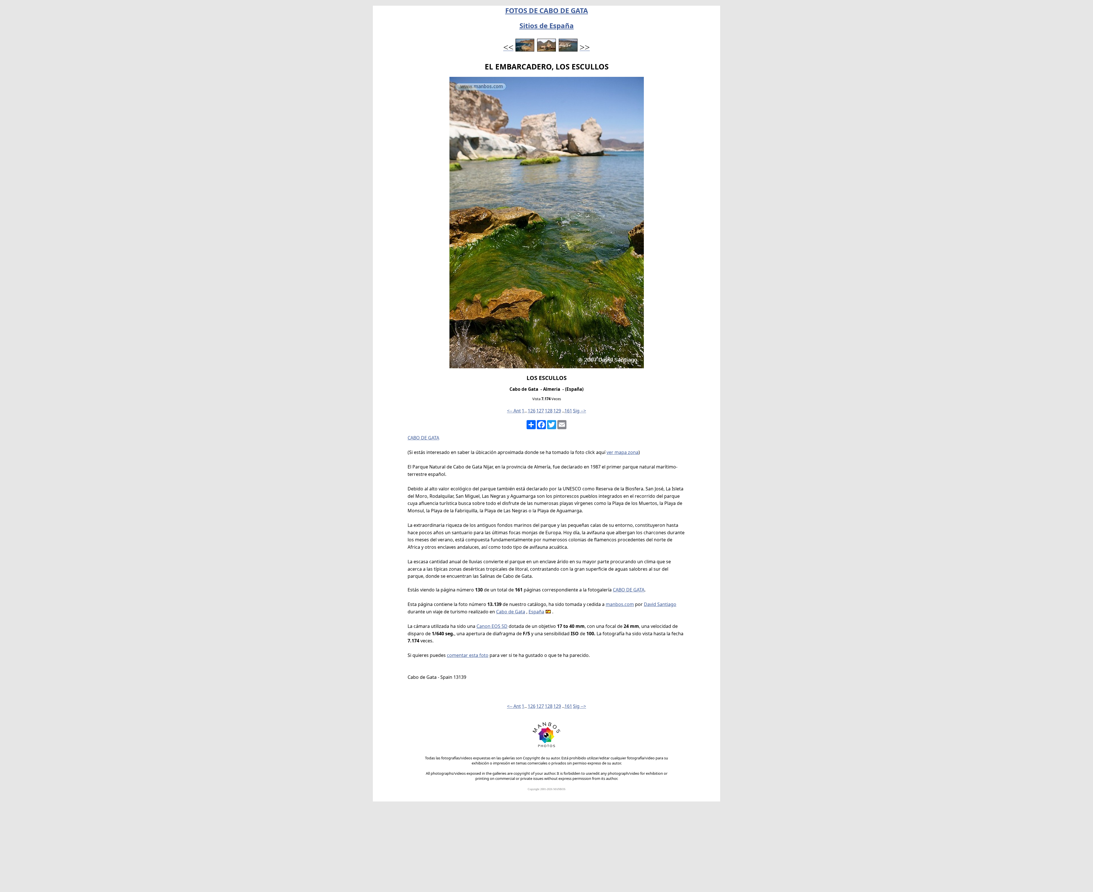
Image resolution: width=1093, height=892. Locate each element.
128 (548, 411)
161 (568, 411)
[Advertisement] (546, 849)
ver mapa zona (622, 452)
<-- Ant (514, 411)
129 (557, 411)
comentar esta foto (467, 655)
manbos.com (620, 604)
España (536, 612)
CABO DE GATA (423, 438)
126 (531, 411)
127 (540, 411)
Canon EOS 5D (492, 626)
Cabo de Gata (510, 612)
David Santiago (660, 604)
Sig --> (579, 411)
